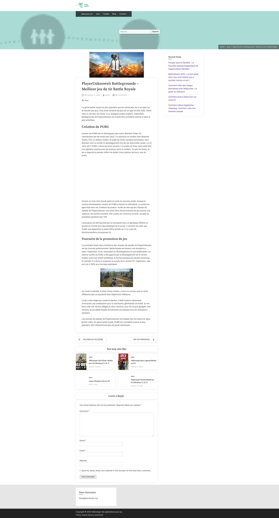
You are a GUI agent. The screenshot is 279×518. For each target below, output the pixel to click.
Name (83, 440)
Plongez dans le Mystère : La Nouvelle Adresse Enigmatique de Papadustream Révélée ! (183, 66)
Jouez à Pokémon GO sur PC (99, 381)
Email (83, 450)
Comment (85, 411)
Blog (114, 14)
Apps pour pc (87, 14)
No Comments (121, 95)
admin (107, 95)
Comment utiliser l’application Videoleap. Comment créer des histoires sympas (182, 108)
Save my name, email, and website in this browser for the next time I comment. (116, 471)
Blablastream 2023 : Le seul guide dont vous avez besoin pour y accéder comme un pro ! (183, 77)
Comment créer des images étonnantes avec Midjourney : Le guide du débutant (182, 88)
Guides (106, 14)
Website (83, 460)
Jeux (98, 14)
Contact (122, 14)
